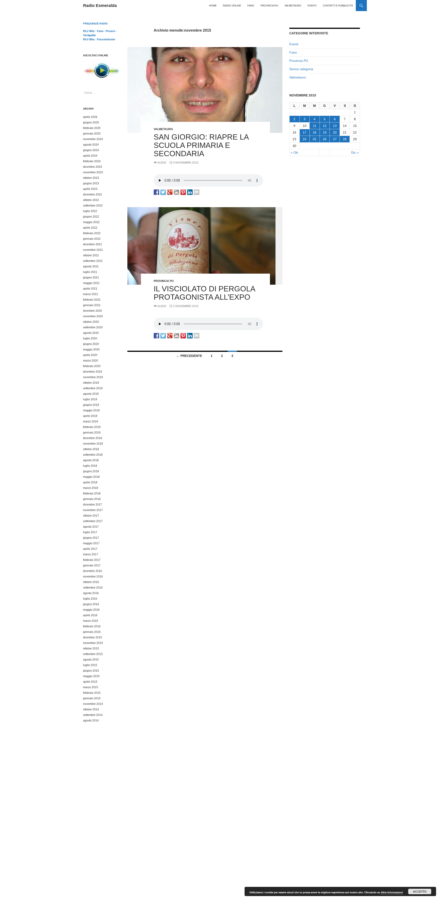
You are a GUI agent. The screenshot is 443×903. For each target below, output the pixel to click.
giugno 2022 (91, 216)
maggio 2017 (91, 543)
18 (314, 132)
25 (314, 139)
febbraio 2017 (92, 560)
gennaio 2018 (92, 499)
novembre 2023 (93, 172)
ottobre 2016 (91, 582)
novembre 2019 (93, 377)
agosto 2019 (91, 393)
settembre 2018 (93, 454)
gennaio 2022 (92, 238)
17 (304, 132)
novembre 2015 (93, 643)
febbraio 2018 (92, 493)
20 (335, 132)
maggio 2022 (91, 222)
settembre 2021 (93, 261)
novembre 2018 (93, 443)
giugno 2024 (91, 150)
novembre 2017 (93, 510)
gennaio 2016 (92, 632)
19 (324, 132)
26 (324, 139)
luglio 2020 (90, 338)
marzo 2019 (90, 421)
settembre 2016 (93, 587)
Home (213, 5)
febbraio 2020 (92, 366)
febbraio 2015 (92, 692)
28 (345, 139)
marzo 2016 (90, 620)
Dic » (355, 152)
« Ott (294, 152)
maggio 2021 (91, 283)
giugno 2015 (91, 670)
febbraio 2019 (92, 427)
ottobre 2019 (91, 382)
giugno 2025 (91, 122)
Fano (250, 5)
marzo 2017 (90, 554)
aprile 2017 (90, 548)
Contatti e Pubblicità (338, 5)
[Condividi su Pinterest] (183, 192)
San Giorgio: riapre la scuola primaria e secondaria (201, 145)
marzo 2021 (90, 294)
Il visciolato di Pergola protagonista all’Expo (204, 292)
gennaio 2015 (92, 698)
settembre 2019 (93, 388)
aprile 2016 (90, 615)
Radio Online (232, 5)
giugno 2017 (91, 537)
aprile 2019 (90, 416)
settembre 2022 (93, 205)
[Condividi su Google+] (170, 192)
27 (335, 139)
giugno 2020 (91, 344)
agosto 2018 (91, 460)
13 (335, 126)
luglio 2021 (90, 272)
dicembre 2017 (92, 504)
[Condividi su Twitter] (163, 192)
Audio (161, 162)
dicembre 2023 (92, 166)
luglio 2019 (90, 399)
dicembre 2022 (92, 194)
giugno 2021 (91, 277)
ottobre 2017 (91, 515)
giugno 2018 (91, 471)
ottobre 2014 (91, 709)
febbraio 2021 (92, 299)
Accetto (419, 891)
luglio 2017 (90, 532)
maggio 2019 (91, 410)
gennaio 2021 (92, 305)
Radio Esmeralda (100, 5)
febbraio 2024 (92, 161)
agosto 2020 (91, 333)
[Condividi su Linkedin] (190, 192)
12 (324, 126)
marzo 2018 (90, 488)
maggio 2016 (91, 609)
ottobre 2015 (91, 648)
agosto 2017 (91, 526)
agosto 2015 (91, 659)
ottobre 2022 (91, 200)
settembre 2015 (93, 654)
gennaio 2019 (92, 432)
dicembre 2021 (92, 244)
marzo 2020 (90, 360)
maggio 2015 (91, 676)
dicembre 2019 (92, 371)
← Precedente (189, 356)
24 (304, 139)
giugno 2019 (91, 405)
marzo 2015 (90, 687)
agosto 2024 (91, 144)
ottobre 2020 (91, 321)
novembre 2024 (93, 139)
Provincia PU (269, 5)
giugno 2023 (91, 183)
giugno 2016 (91, 604)
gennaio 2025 (92, 133)
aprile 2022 (90, 227)
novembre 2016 (93, 576)
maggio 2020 (91, 349)
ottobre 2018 (91, 449)
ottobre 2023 (91, 177)
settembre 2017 (93, 521)
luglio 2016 (90, 598)
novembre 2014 (93, 704)
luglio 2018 (90, 465)
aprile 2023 (90, 189)
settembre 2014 (93, 715)
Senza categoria (301, 69)
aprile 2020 (90, 355)
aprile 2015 (90, 681)
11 (314, 126)
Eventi (312, 5)
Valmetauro (292, 5)
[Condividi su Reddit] (176, 192)
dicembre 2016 (92, 571)
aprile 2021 (90, 288)
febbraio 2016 (92, 626)
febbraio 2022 (92, 233)
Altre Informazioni (392, 892)
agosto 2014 (91, 720)
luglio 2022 (90, 211)
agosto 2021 (91, 266)
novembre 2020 (93, 316)
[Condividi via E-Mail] (196, 192)
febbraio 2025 (92, 128)
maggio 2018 (91, 476)
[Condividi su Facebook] (156, 192)
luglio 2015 (90, 665)
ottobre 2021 (91, 255)
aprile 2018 (90, 482)
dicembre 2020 (92, 310)
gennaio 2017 (92, 565)
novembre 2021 (93, 249)
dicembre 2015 (92, 637)
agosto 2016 (91, 593)
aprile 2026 (90, 117)
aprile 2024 (90, 155)
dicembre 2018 (92, 438)
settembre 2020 (93, 327)
